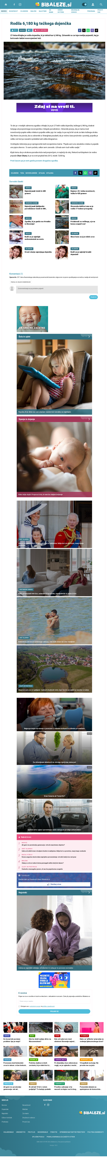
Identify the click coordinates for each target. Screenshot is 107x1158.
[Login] (93, 4)
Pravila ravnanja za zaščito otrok (61, 1137)
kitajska (49, 173)
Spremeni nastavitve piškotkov (72, 1132)
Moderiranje (43, 1132)
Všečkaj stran (55, 884)
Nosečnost (13, 11)
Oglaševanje (8, 1132)
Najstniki (42, 11)
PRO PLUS (31, 1132)
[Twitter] (84, 30)
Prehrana (91, 11)
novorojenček (31, 173)
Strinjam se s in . (38, 1006)
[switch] (84, 4)
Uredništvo (20, 1132)
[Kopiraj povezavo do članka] (96, 30)
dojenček (14, 173)
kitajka (42, 173)
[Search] (101, 4)
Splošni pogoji (38, 1137)
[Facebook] (14, 4)
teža (22, 173)
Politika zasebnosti (95, 1132)
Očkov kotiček (61, 11)
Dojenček (24, 11)
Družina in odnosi (75, 11)
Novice (4, 11)
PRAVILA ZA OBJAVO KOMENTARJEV (21, 282)
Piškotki (53, 1132)
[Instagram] (20, 4)
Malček (33, 11)
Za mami (51, 11)
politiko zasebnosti (48, 1006)
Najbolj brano (26, 837)
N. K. (15, 30)
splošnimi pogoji (35, 1006)
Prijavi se (93, 297)
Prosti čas (100, 11)
